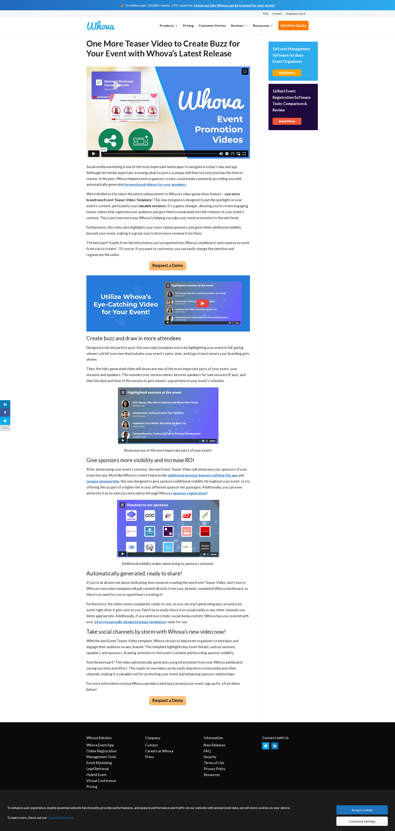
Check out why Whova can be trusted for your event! (234, 5)
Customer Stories (212, 25)
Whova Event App (100, 745)
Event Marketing (99, 763)
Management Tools (101, 757)
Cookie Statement (60, 817)
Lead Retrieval (97, 769)
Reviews (237, 25)
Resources (261, 25)
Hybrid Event (96, 775)
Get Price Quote (293, 25)
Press (149, 757)
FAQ (265, 13)
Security (210, 757)
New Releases (214, 745)
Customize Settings (362, 821)
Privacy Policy (214, 769)
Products (167, 25)
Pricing (188, 25)
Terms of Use (214, 763)
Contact (277, 13)
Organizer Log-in (296, 13)
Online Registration (101, 751)
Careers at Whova (159, 751)
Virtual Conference (101, 780)
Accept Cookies (362, 810)
